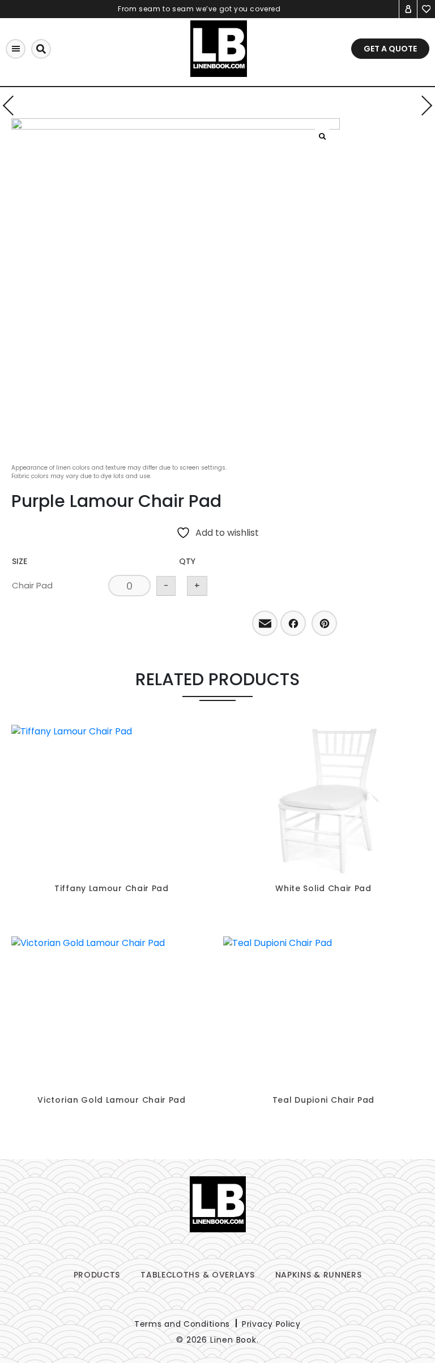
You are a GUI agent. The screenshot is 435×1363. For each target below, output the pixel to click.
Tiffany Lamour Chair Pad (111, 888)
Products (97, 1274)
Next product (422, 105)
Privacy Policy (271, 1324)
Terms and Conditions (182, 1324)
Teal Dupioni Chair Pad (323, 1100)
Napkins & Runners (318, 1274)
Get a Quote (390, 48)
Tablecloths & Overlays (197, 1274)
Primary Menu (15, 49)
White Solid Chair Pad (323, 888)
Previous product (13, 105)
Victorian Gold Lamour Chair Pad (111, 1100)
